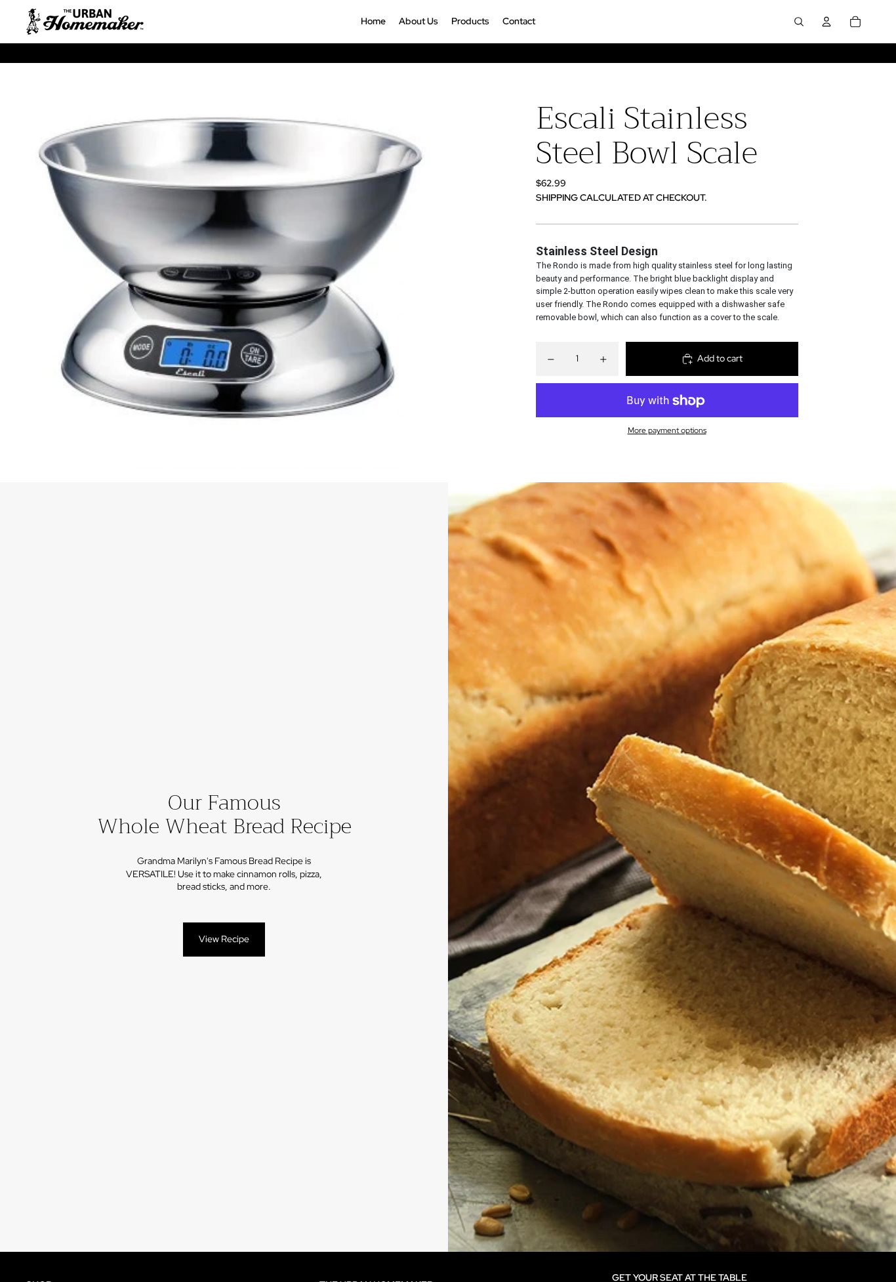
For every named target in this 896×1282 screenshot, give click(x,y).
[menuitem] (373, 21)
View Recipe (224, 939)
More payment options (667, 430)
